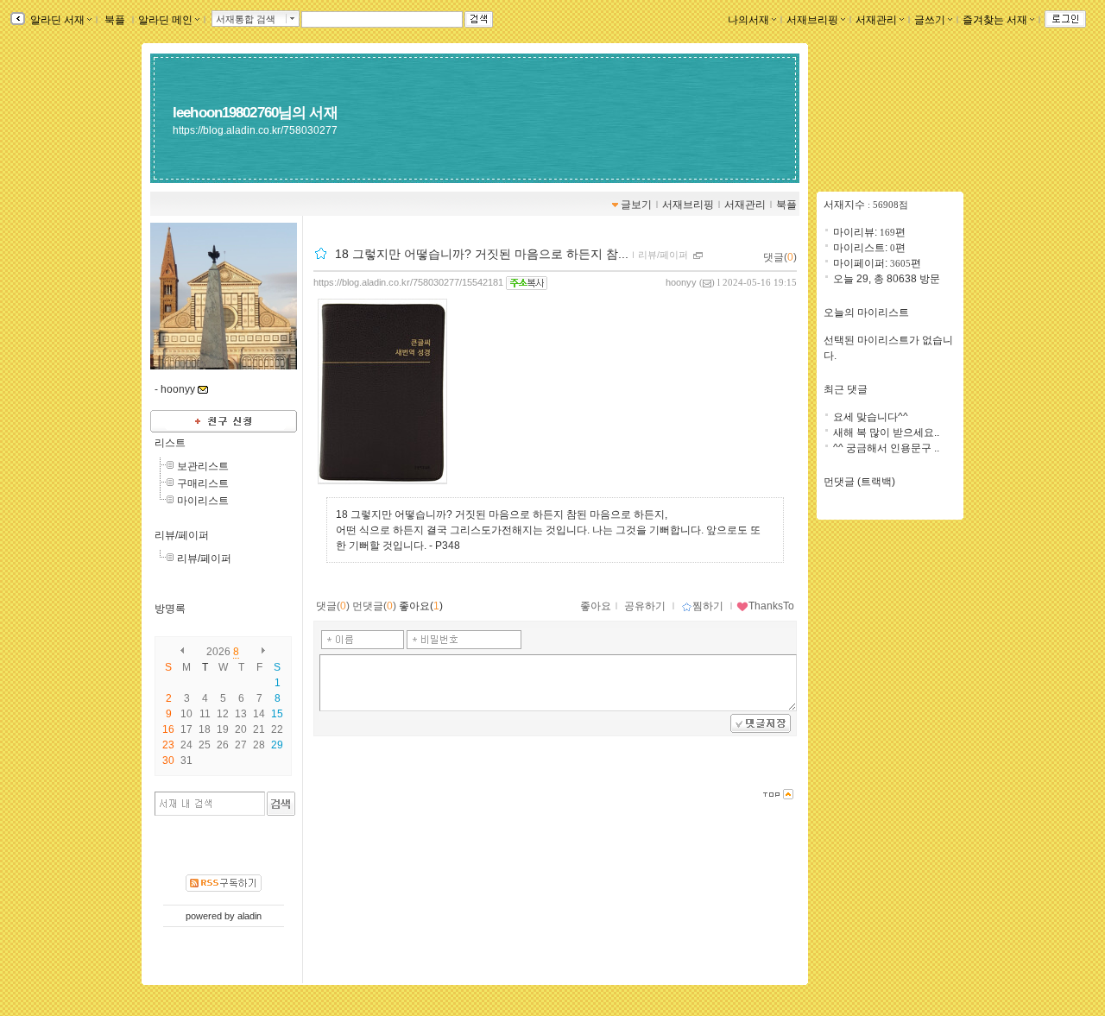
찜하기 (707, 606)
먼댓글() (374, 606)
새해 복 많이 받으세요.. (886, 432)
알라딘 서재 (56, 20)
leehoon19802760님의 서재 (255, 112)
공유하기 (645, 606)
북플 (115, 20)
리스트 (170, 443)
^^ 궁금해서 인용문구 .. (886, 448)
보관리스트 (203, 466)
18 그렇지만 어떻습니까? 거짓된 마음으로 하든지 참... (481, 254)
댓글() (780, 257)
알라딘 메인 (165, 20)
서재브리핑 (812, 20)
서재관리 (876, 20)
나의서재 (748, 20)
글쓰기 (929, 20)
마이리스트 (203, 501)
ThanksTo (771, 606)
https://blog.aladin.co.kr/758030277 (255, 130)
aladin (249, 916)
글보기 (636, 205)
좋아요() (421, 606)
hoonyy (681, 282)
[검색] (281, 804)
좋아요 (595, 606)
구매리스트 (203, 483)
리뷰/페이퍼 (182, 535)
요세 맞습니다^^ (870, 417)
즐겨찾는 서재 (995, 20)
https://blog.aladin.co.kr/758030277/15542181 (408, 282)
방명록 (170, 609)
